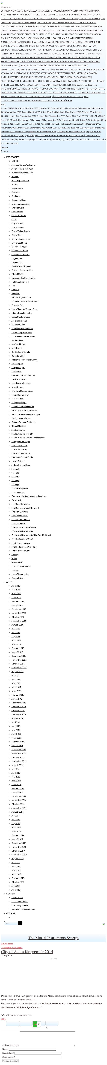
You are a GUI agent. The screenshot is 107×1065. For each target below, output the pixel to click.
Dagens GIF (74, 26)
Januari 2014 (64, 135)
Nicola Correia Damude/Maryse (72, 61)
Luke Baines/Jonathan (73, 53)
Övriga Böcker (63, 100)
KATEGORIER (12, 157)
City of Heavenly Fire (64, 22)
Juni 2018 (47, 112)
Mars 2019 (34, 108)
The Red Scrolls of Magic (62, 92)
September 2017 (57, 116)
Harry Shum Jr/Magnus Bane (42, 38)
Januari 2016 (80, 124)
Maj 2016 (35, 124)
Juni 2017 (91, 116)
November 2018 (87, 108)
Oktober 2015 (22, 127)
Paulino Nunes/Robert (21, 418)
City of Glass (44, 22)
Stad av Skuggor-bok (47, 73)
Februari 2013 (86, 139)
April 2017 (6, 120)
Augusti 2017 (72, 116)
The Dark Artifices (60, 85)
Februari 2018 (88, 112)
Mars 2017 (16, 120)
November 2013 (92, 135)
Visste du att (75, 96)
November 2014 (48, 131)
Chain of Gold (33, 18)
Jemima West (47, 46)
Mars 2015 (100, 127)
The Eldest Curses (82, 85)
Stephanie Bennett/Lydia (74, 73)
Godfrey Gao (17, 38)
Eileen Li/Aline (56, 30)
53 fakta (5, 10)
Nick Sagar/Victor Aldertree (36, 61)
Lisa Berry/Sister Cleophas (25, 53)
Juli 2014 (15, 815)
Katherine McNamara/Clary (48, 49)
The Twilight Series (20, 905)
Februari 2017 (28, 120)
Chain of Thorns (68, 18)
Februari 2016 (67, 124)
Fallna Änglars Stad (20, 281)
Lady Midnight (88, 49)
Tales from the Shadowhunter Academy (56, 81)
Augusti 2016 (7, 124)
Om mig (4, 147)
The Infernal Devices (20, 519)
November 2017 (28, 116)
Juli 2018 (38, 112)
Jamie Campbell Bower (21, 332)
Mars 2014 (40, 135)
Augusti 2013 (36, 139)
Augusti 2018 (28, 112)
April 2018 (66, 112)
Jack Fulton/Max (27, 42)
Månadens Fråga (78, 57)
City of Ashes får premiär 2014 (27, 951)
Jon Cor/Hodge (63, 46)
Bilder (39, 14)
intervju (26, 100)
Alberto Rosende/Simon (56, 10)
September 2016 (98, 120)
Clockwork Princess (56, 26)
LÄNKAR (10, 893)
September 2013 (22, 139)
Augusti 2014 (92, 131)
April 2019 (24, 108)
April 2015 (90, 127)
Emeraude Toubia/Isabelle (80, 30)
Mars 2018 (76, 112)
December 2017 (13, 116)
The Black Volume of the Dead (32, 85)
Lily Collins (16, 371)
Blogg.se (5, 151)
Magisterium (94, 53)
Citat (82, 18)
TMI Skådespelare (19, 488)
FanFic (20, 34)
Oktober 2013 (7, 139)
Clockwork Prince (33, 26)
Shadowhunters (78, 65)
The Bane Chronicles (20, 504)
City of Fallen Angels (24, 22)
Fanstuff (30, 34)
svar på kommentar (43, 100)
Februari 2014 (51, 135)
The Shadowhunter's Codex (23, 546)
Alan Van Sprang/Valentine (27, 10)
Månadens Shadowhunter (22, 406)
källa (3, 1019)
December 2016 (54, 120)
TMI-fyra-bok (24, 81)
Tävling (56, 96)
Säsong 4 (72, 77)
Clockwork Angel (11, 26)
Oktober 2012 (99, 139)
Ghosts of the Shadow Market (24, 301)
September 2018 (13, 112)
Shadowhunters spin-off (15, 69)
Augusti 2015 (52, 127)
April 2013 (74, 139)
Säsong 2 (50, 77)
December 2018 (72, 108)
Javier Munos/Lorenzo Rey (24, 46)
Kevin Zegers (73, 49)
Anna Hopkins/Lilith (23, 14)
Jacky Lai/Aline (46, 42)
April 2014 (29, 135)
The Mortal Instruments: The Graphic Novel (31, 535)
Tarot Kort (87, 81)
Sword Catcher (18, 461)
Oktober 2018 (18, 617)
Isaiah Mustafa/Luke (20, 317)
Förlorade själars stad (61, 34)
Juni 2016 (26, 124)
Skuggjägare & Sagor (87, 69)
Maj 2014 (19, 135)
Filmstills (41, 34)
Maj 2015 (80, 127)
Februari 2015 (7, 131)
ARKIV (9, 582)
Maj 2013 (64, 139)
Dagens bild (88, 26)
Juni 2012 (14, 143)
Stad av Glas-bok (25, 73)
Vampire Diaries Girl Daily (23, 909)
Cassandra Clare (90, 14)
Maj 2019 (14, 108)
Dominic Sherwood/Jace (34, 30)
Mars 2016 (56, 124)
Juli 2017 (82, 116)
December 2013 (77, 135)
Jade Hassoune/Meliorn (68, 42)
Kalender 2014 (24, 49)
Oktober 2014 (63, 131)
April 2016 (45, 124)
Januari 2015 (20, 131)
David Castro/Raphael (21, 266)
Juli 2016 (18, 124)
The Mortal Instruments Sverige (53, 937)
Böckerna (75, 14)
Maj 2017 (100, 116)
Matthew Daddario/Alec (15, 57)
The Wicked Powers (40, 96)
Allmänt (6, 14)
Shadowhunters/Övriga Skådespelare (53, 69)
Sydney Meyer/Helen (22, 77)
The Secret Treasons (89, 92)
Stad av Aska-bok (19, 445)
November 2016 (69, 120)
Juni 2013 (55, 139)
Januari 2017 (40, 120)
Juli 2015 (62, 127)
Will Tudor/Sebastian (21, 566)
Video (64, 96)
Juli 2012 (5, 143)
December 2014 (33, 131)
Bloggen (64, 14)
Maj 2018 (56, 112)
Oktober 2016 (83, 120)
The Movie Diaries (19, 901)
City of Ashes (92, 18)
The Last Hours (29, 88)
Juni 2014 (10, 135)
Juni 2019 (5, 108)
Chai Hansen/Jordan (13, 18)
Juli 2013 (47, 139)
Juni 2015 (71, 127)
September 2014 (77, 131)
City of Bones (17, 227)
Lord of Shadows (50, 53)
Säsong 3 (61, 77)
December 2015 (93, 124)
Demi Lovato (17, 897)
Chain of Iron (50, 18)
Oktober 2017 (43, 116)
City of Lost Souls (86, 22)
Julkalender (80, 46)
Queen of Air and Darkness (33, 65)
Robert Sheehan (58, 65)
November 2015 (8, 127)
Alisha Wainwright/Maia (85, 10)
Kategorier (6, 7)
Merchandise (60, 57)
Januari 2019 (59, 108)
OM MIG (10, 913)
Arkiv (3, 104)
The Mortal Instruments (85, 88)
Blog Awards (50, 14)
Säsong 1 (40, 77)
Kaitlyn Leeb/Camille (20, 352)
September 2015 (37, 127)
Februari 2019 (46, 108)
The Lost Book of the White (54, 88)
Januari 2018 (17, 652)
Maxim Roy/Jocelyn (41, 57)
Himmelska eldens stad (72, 38)
